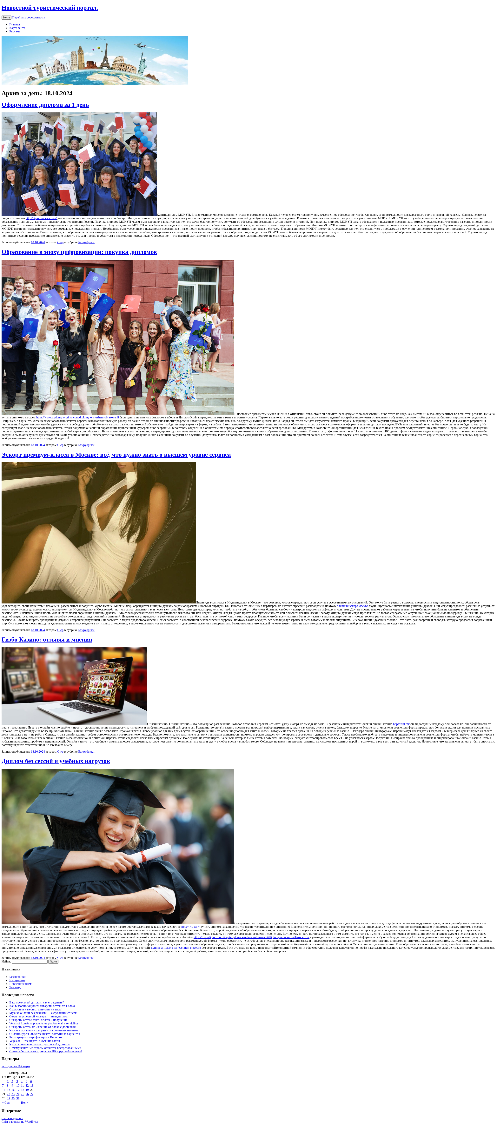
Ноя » (25, 1102)
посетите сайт (190, 926)
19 (27, 1089)
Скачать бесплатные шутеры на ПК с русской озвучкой (45, 1051)
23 (13, 1094)
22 (8, 1094)
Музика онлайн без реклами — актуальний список (43, 1013)
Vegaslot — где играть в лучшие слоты (34, 1040)
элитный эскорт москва (352, 606)
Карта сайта (17, 28)
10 (17, 1085)
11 (22, 1085)
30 (13, 1098)
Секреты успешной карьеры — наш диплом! (39, 1016)
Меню (6, 17)
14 (3, 1089)
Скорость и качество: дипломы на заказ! (35, 1009)
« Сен (6, 1102)
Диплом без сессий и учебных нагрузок (56, 760)
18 (22, 1089)
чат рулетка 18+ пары (16, 1066)
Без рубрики (86, 242)
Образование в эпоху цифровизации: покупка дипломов (79, 251)
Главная (14, 24)
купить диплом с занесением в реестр (176, 947)
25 (22, 1094)
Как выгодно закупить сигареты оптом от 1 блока (42, 1006)
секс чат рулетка (12, 1118)
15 (8, 1089)
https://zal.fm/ (401, 724)
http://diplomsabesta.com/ (41, 218)
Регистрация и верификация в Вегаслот (35, 1037)
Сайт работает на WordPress (20, 1121)
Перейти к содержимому (28, 17)
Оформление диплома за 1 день (45, 104)
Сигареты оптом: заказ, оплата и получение (38, 1020)
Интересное (17, 980)
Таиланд (15, 987)
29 (8, 1098)
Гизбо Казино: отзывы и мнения (47, 639)
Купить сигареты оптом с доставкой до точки (39, 1044)
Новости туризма (20, 983)
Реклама (14, 31)
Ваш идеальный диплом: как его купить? (36, 1002)
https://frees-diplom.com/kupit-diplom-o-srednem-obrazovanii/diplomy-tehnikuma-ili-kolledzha (251, 937)
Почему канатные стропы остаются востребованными (45, 1047)
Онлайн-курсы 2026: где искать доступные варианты (44, 1033)
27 (31, 1094)
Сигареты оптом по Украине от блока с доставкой (42, 1026)
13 (31, 1085)
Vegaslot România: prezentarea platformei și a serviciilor (43, 1023)
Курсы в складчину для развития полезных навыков (43, 1030)
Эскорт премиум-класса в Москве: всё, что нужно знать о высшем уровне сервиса (116, 454)
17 (17, 1089)
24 (17, 1094)
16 (13, 1089)
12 (27, 1085)
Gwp (60, 242)
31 (17, 1098)
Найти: (6, 961)
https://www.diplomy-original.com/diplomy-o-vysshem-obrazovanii (77, 417)
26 (27, 1094)
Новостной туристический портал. (50, 7)
